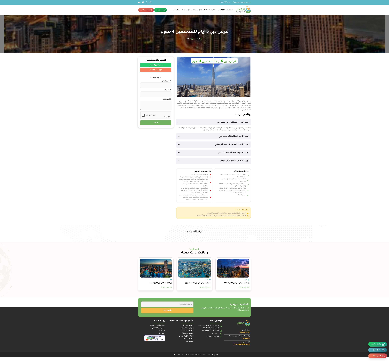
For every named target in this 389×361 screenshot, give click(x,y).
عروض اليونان (188, 338)
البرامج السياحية (209, 10)
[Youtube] (139, 2)
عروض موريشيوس (186, 336)
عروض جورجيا (188, 325)
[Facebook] (143, 2)
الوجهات (222, 10)
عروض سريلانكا (187, 331)
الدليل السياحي (197, 10)
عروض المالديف (187, 328)
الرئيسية (230, 10)
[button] (213, 122)
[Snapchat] (146, 2)
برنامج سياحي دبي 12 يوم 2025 (160, 283)
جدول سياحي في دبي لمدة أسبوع (198, 283)
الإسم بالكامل (166, 81)
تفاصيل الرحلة (244, 287)
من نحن (162, 331)
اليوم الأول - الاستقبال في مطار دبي (233, 122)
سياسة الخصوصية (157, 325)
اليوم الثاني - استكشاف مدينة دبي (234, 136)
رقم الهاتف (167, 90)
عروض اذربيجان (187, 333)
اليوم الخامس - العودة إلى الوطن (234, 161)
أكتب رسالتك (167, 99)
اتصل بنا (162, 333)
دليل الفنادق (186, 10)
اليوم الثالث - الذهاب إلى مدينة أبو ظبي (232, 145)
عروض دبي (189, 341)
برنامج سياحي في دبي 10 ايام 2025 (236, 283)
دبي (245, 280)
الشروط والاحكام (158, 328)
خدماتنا (177, 10)
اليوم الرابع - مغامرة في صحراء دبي (233, 153)
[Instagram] (150, 2)
